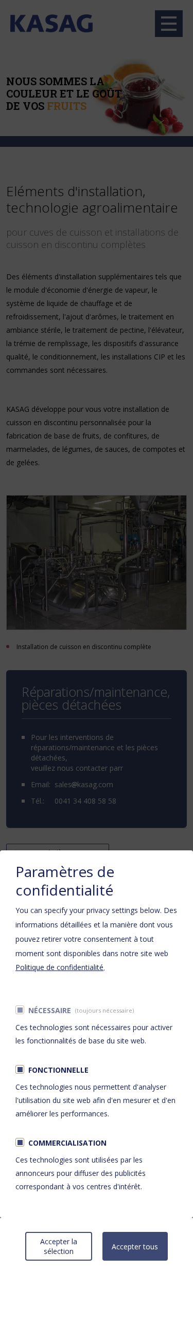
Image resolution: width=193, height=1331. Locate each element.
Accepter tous (135, 1246)
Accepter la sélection (58, 1246)
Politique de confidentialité (59, 967)
